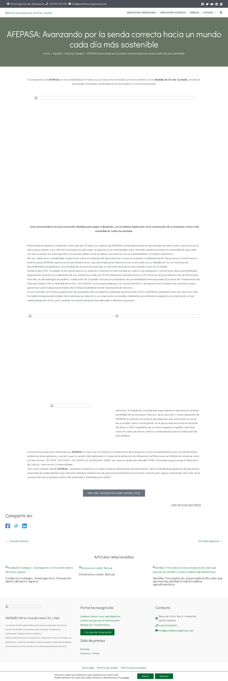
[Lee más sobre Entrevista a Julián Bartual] (95, 567)
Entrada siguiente (210, 541)
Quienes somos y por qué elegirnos (100, 616)
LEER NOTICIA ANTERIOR (186, 505)
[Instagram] (221, 4)
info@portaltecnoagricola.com (89, 4)
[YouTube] (211, 4)
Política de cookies (107, 667)
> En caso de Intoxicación (97, 632)
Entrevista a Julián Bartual (97, 574)
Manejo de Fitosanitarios (95, 625)
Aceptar (145, 676)
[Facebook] (202, 4)
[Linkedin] (24, 526)
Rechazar (164, 676)
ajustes (125, 677)
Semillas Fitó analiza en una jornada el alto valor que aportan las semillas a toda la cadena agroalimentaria (187, 581)
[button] (157, 12)
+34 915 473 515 (58, 4)
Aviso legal (88, 667)
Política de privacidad (133, 667)
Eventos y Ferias (89, 653)
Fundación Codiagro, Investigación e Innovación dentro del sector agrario (38, 579)
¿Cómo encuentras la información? (100, 620)
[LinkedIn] (216, 4)
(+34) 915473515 (168, 625)
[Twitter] (207, 4)
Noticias (85, 649)
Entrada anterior (17, 541)
